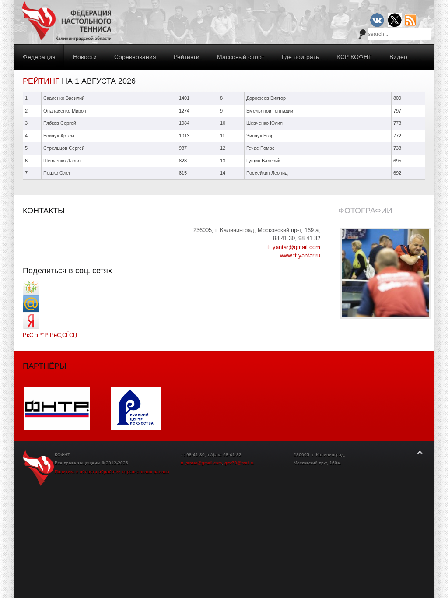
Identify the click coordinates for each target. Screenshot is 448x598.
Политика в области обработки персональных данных (112, 471)
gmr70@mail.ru (239, 463)
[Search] (362, 34)
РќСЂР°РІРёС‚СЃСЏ (50, 335)
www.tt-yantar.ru (300, 255)
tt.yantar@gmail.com (293, 247)
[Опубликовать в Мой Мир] (31, 310)
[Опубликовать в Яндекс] (31, 327)
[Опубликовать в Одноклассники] (31, 293)
